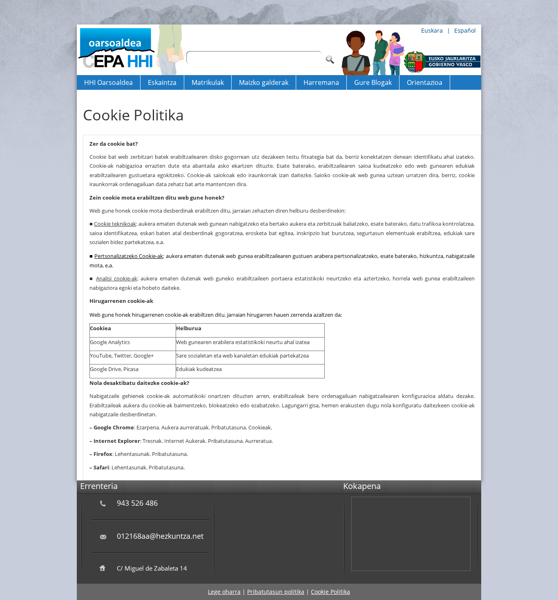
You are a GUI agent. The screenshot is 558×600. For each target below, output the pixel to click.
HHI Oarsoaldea (108, 82)
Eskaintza (162, 82)
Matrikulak (208, 82)
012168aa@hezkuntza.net (160, 536)
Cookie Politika (330, 592)
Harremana (321, 82)
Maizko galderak (263, 82)
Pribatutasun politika (275, 592)
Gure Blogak (373, 82)
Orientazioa (424, 82)
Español (465, 30)
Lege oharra (224, 592)
